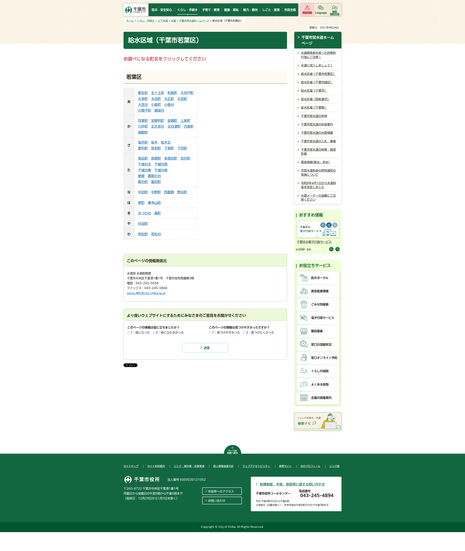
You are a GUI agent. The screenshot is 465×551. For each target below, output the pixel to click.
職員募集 (317, 331)
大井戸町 (187, 92)
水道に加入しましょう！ (317, 65)
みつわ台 (144, 213)
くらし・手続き (146, 20)
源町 (157, 213)
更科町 (143, 148)
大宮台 (143, 104)
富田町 (156, 181)
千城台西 (160, 164)
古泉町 (189, 126)
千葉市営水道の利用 (314, 116)
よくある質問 (320, 384)
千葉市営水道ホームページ (194, 20)
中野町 (156, 192)
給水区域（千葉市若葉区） (318, 73)
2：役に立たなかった (170, 332)
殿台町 (143, 181)
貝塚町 (143, 120)
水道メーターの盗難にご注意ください (318, 197)
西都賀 (169, 192)
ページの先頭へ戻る (232, 452)
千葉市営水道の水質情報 (317, 132)
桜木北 (166, 142)
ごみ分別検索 (320, 304)
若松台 (156, 234)
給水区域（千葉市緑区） (317, 82)
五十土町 (157, 92)
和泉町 (172, 92)
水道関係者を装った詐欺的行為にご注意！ (318, 54)
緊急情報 (307, 12)
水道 (173, 20)
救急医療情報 (320, 291)
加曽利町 (157, 120)
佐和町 (156, 148)
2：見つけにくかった (260, 332)
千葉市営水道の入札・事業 (318, 141)
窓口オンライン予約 (324, 357)
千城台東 (144, 170)
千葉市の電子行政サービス (314, 241)
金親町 (172, 120)
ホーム (130, 20)
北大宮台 (157, 126)
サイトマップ (131, 466)
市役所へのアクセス (221, 491)
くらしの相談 (320, 371)
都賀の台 (154, 176)
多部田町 (170, 158)
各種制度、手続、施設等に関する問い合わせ (292, 484)
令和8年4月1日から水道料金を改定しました (318, 185)
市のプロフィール (310, 466)
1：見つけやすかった (226, 332)
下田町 (182, 148)
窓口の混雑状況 (321, 344)
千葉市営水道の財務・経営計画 (318, 151)
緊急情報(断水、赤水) (315, 162)
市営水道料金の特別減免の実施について (318, 172)
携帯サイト (285, 466)
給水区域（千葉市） (314, 90)
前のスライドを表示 (331, 249)
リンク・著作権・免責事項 (189, 466)
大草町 (143, 98)
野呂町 (182, 192)
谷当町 (143, 223)
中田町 (143, 192)
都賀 (141, 176)
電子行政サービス (322, 317)
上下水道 (163, 20)
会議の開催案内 (321, 397)
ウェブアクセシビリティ (256, 466)
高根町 (156, 158)
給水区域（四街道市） (315, 99)
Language (321, 12)
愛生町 (143, 92)
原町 (141, 202)
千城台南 (160, 170)
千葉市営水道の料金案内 (317, 124)
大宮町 (182, 98)
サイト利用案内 (156, 466)
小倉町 (156, 104)
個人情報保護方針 (223, 466)
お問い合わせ (216, 500)
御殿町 (143, 132)
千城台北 (144, 164)
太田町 (156, 98)
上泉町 (185, 120)
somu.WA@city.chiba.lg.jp (146, 293)
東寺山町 (154, 202)
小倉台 (169, 104)
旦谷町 (185, 158)
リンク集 (334, 466)
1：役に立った (140, 332)
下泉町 (169, 148)
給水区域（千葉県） (314, 107)
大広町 (169, 98)
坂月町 (143, 142)
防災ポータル (319, 277)
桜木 (154, 142)
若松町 (143, 234)
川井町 (143, 126)
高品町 (143, 158)
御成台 (159, 110)
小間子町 (144, 110)
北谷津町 (174, 126)
